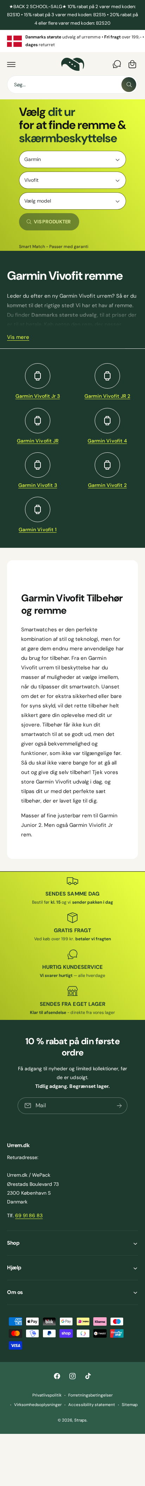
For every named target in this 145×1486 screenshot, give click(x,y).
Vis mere (18, 337)
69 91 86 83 (29, 1215)
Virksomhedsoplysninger (38, 1404)
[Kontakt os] (117, 64)
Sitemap (130, 1404)
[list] (72, 41)
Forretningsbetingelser (90, 1395)
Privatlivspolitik (47, 1395)
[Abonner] (119, 1105)
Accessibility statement (91, 1404)
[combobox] (72, 84)
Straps (80, 1420)
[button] (11, 64)
